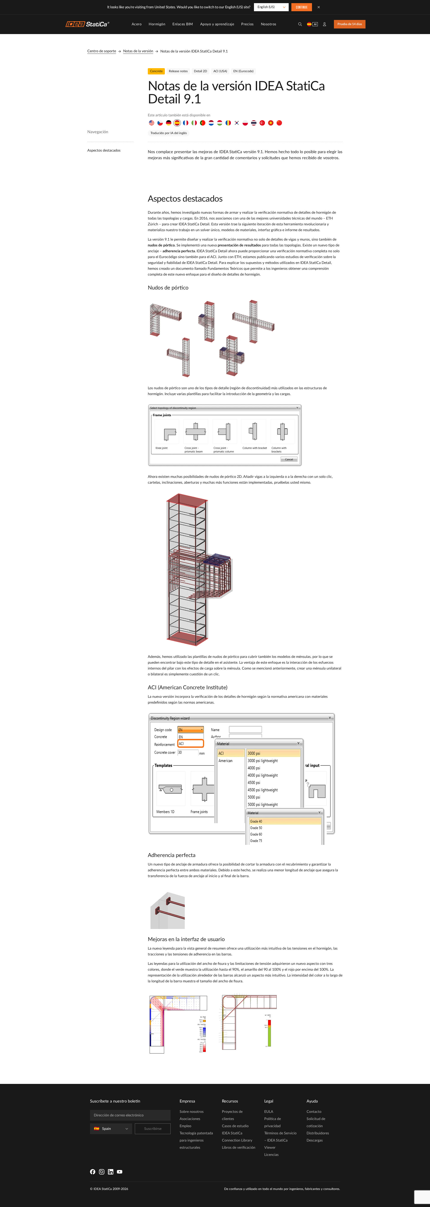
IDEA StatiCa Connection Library (237, 1136)
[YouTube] (119, 1171)
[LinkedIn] (110, 1171)
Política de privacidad (272, 1122)
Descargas (315, 1140)
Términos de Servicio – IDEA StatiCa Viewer (280, 1140)
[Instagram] (101, 1171)
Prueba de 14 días (350, 24)
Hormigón (157, 24)
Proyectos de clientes (232, 1115)
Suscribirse (152, 1129)
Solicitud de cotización (316, 1122)
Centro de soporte (101, 51)
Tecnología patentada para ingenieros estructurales (196, 1140)
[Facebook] (92, 1171)
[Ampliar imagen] (212, 338)
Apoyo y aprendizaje (217, 24)
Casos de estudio (235, 1126)
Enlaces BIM (182, 24)
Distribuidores (318, 1133)
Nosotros (268, 24)
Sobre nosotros (192, 1111)
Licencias (271, 1155)
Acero (137, 24)
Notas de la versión (138, 51)
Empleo (185, 1126)
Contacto (314, 1111)
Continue (301, 8)
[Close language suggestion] (319, 7)
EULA (268, 1111)
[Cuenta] (324, 24)
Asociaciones (190, 1119)
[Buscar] (300, 24)
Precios (247, 24)
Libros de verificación (238, 1147)
